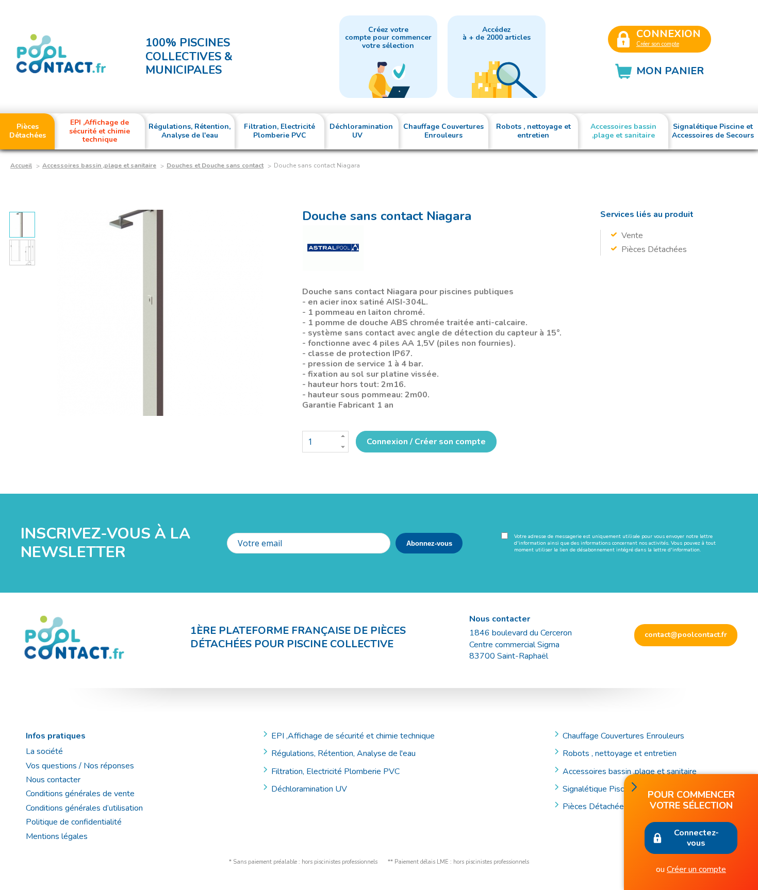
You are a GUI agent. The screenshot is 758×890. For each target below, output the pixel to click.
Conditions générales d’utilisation (84, 808)
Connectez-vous (696, 838)
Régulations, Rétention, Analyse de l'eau (343, 753)
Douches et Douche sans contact (215, 165)
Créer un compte (696, 869)
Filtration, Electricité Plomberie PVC (335, 771)
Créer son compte (657, 44)
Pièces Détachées (595, 806)
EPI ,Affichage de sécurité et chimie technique (353, 736)
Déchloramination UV (313, 789)
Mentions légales (57, 836)
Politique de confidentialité (74, 822)
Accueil (21, 165)
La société (44, 751)
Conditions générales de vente (80, 793)
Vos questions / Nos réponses (80, 765)
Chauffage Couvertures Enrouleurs (623, 736)
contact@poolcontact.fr (686, 635)
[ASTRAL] (333, 248)
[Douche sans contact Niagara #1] (160, 313)
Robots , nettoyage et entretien (620, 753)
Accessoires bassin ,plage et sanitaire (99, 165)
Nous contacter (53, 779)
